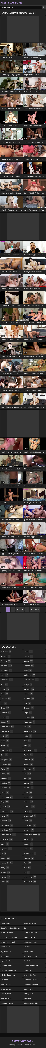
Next (37, 609)
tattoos (28, 802)
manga (28, 684)
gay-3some (7, 811)
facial (5, 769)
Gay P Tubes (5, 923)
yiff (26, 872)
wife (27, 863)
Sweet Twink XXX (30, 951)
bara (4, 675)
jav (3, 853)
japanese (6, 849)
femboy (5, 783)
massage (29, 689)
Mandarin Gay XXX (31, 980)
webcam (28, 858)
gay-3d (5, 806)
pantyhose (29, 722)
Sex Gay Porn (6, 994)
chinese (5, 713)
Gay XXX (27, 928)
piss (27, 741)
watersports (30, 853)
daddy (5, 722)
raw (27, 745)
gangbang (6, 797)
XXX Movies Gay (7, 1003)
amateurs (6, 670)
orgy (27, 713)
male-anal (29, 675)
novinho (29, 698)
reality (28, 755)
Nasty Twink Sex (30, 923)
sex (27, 774)
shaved (28, 783)
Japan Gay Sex (6, 961)
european (6, 759)
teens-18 (29, 806)
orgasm (28, 708)
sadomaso (29, 769)
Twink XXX (5, 956)
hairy (4, 816)
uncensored (30, 816)
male (27, 670)
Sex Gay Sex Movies (8, 970)
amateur (6, 666)
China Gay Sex (6, 989)
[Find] (43, 7)
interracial (6, 839)
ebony (4, 745)
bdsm (5, 689)
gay (4, 802)
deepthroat (7, 731)
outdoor (29, 717)
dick (4, 736)
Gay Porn (27, 970)
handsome (7, 825)
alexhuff (5, 656)
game (5, 792)
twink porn (28, 961)
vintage (28, 844)
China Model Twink (8, 942)
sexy (27, 778)
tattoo (28, 797)
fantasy (5, 778)
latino (28, 651)
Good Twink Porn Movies (10, 928)
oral (27, 703)
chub (4, 717)
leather (28, 656)
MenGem (27, 998)
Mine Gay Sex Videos (31, 1003)
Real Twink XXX (6, 998)
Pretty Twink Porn (30, 933)
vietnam (28, 839)
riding (28, 764)
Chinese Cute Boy (30, 942)
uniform (29, 830)
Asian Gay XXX (6, 984)
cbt (3, 703)
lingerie (28, 666)
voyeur (28, 849)
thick (27, 811)
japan (5, 844)
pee (27, 727)
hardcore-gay (8, 835)
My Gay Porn (6, 951)
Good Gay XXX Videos (9, 937)
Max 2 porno (28, 989)
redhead (28, 759)
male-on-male (31, 680)
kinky (5, 867)
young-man (30, 877)
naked (28, 694)
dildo (4, 741)
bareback (6, 680)
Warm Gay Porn (7, 933)
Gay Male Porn (6, 965)
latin (4, 882)
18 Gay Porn (28, 994)
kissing (5, 872)
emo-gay (6, 750)
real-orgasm (30, 750)
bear (4, 694)
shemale (28, 788)
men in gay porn (30, 975)
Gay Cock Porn (29, 937)
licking (28, 661)
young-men (30, 882)
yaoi (27, 867)
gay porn (4, 980)
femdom (5, 788)
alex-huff (6, 651)
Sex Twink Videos (30, 956)
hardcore (6, 830)
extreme (6, 764)
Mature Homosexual (31, 965)
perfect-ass (30, 731)
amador (5, 661)
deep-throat (7, 727)
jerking (5, 858)
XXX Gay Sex (5, 947)
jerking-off (7, 863)
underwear (30, 825)
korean (5, 877)
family (5, 774)
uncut (28, 821)
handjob (6, 821)
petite (28, 736)
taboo (28, 792)
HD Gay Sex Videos (8, 975)
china (5, 708)
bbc (4, 684)
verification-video (32, 835)
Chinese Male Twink (31, 984)
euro (4, 755)
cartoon (5, 698)
